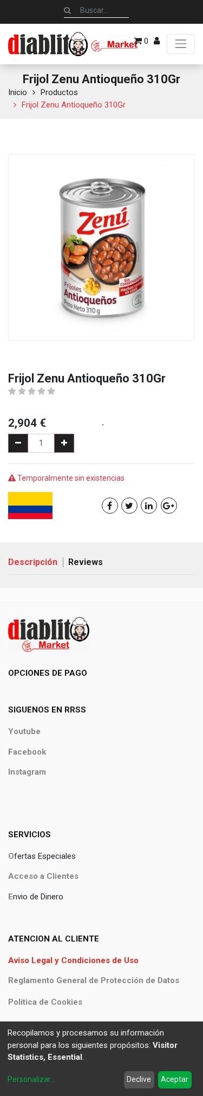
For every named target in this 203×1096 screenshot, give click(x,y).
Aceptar (174, 1079)
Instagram (27, 772)
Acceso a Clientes (43, 876)
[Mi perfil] (157, 41)
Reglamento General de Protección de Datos (93, 980)
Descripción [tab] (32, 562)
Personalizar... (31, 1079)
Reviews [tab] (85, 562)
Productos (59, 92)
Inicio (17, 92)
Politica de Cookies (45, 1002)
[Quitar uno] (18, 443)
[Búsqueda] (67, 10)
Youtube (24, 731)
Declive (139, 1079)
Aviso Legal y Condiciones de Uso (73, 960)
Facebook (27, 752)
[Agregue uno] (64, 443)
